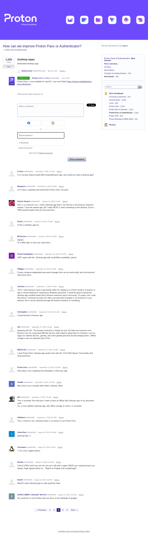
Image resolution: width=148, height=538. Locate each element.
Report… (63, 71)
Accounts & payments (117, 97)
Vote (8, 67)
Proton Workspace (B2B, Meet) (121, 119)
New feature (109, 77)
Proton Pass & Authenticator (117, 58)
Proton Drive (114, 106)
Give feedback (116, 93)
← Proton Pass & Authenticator (15, 50)
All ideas (107, 67)
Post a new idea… (111, 64)
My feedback (109, 70)
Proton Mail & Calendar (118, 110)
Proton (112, 125)
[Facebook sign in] (28, 123)
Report (59, 171)
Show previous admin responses (30, 94)
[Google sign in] (52, 123)
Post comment (77, 159)
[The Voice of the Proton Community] (74, 20)
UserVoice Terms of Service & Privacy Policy (74, 531)
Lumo (111, 103)
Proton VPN (114, 116)
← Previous (41, 510)
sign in (125, 46)
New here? (41, 153)
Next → (74, 510)
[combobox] (122, 87)
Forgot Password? (25, 148)
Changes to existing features (115, 73)
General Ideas (115, 100)
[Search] (140, 87)
